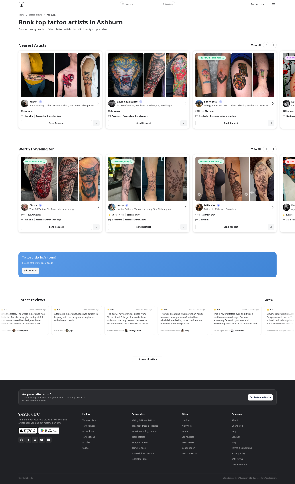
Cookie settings (239, 464)
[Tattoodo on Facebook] (48, 440)
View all (256, 45)
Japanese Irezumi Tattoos (145, 425)
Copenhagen (188, 447)
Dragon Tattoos (140, 442)
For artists (257, 4)
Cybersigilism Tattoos (143, 453)
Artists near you (190, 453)
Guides (86, 447)
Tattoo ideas (88, 436)
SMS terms (237, 458)
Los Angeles (188, 436)
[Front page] (21, 4)
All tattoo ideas (140, 458)
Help (234, 431)
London (186, 420)
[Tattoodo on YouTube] (42, 440)
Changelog (237, 425)
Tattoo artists (89, 420)
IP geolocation (270, 478)
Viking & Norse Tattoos (143, 420)
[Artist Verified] (41, 102)
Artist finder (88, 431)
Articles (86, 442)
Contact (236, 436)
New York (186, 425)
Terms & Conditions (242, 447)
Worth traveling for (36, 149)
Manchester (188, 442)
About (235, 420)
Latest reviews (31, 299)
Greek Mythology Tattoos (144, 431)
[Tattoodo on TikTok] (28, 440)
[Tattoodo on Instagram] (21, 440)
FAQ (234, 442)
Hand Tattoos (139, 447)
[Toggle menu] (273, 4)
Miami (185, 431)
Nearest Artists (32, 45)
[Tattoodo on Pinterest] (35, 440)
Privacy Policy (238, 453)
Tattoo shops (88, 425)
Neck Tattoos (138, 436)
